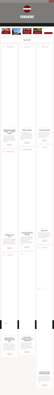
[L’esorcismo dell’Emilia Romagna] (27, 188)
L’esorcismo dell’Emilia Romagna (27, 233)
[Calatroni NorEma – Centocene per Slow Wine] (9, 293)
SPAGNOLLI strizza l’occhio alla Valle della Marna (37, 33)
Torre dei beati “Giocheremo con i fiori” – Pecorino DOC (27, 338)
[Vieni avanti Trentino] (44, 85)
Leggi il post (9, 144)
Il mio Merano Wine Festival (48, 33)
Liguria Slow (44, 230)
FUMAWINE (27, 16)
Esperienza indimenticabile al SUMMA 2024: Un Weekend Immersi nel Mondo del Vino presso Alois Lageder (27, 32)
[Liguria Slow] (44, 186)
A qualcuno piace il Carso (9, 235)
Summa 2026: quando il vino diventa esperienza (6, 33)
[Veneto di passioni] (27, 85)
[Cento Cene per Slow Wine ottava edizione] (44, 327)
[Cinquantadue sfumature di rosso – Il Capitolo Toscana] (9, 85)
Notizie (12, 127)
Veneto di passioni (27, 130)
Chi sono (5, 322)
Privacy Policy (6, 323)
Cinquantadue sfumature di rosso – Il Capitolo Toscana (9, 131)
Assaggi (11, 335)
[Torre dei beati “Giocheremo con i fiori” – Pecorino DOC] (27, 293)
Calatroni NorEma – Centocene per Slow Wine (9, 339)
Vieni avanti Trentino (44, 130)
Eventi (13, 335)
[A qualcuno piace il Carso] (9, 190)
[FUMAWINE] (27, 8)
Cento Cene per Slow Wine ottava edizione (44, 373)
